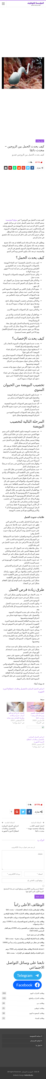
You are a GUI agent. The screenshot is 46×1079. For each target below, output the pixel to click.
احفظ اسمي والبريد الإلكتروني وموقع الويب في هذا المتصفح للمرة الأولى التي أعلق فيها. (24, 890)
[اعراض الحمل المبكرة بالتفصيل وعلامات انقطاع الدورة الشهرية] (35, 731)
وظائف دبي (40, 1003)
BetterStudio (29, 1075)
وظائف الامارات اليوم (37, 993)
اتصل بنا (38, 1045)
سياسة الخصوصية (35, 1036)
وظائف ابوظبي (39, 1008)
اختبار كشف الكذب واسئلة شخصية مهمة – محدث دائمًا (35, 828)
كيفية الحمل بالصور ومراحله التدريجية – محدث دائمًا (37, 715)
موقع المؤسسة (11, 220)
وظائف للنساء (39, 1018)
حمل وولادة (39, 141)
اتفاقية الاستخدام (35, 1041)
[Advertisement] (23, 32)
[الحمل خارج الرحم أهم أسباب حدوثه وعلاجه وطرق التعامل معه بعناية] (15, 707)
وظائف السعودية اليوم (36, 1013)
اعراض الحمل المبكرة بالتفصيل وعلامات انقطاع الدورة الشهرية (35, 739)
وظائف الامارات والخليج (36, 998)
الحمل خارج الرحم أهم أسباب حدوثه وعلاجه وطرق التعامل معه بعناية (15, 715)
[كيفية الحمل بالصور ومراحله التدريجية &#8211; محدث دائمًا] (35, 707)
